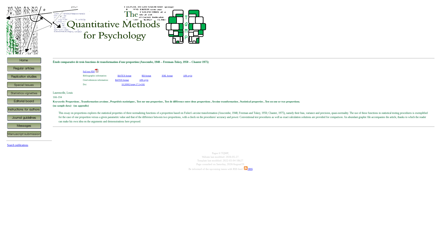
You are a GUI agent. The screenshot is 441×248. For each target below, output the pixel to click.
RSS (250, 169)
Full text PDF (89, 71)
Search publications (17, 145)
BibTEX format (124, 76)
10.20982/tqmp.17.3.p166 (133, 84)
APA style (187, 76)
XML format (167, 76)
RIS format (146, 76)
